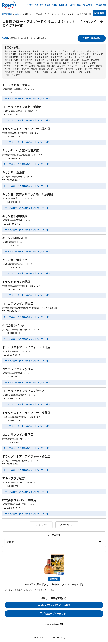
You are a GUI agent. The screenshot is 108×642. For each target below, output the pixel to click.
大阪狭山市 (9, 72)
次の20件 (64, 525)
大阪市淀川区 (70, 57)
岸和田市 (41, 63)
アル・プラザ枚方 (13, 478)
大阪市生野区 (70, 54)
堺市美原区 (30, 63)
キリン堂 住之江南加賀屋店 (20, 150)
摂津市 (42, 69)
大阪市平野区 (26, 60)
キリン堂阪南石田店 (15, 237)
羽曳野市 (25, 69)
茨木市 (24, 66)
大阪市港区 (64, 51)
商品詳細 (54, 579)
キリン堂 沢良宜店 (15, 259)
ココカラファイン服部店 (17, 369)
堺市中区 (75, 60)
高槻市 (84, 63)
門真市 (34, 69)
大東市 (91, 66)
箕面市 (7, 69)
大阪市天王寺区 (92, 51)
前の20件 (43, 525)
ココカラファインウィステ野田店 (23, 390)
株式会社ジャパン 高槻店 (19, 500)
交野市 (97, 69)
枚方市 (16, 66)
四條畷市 (88, 69)
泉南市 (79, 69)
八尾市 (32, 66)
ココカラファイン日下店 (17, 434)
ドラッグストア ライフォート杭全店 (26, 456)
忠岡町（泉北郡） (50, 72)
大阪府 (10, 542)
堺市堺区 (65, 60)
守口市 (7, 66)
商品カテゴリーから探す (55, 613)
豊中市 (50, 63)
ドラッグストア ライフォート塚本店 (26, 128)
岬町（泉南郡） (86, 72)
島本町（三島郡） (32, 72)
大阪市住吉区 (26, 57)
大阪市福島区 (24, 51)
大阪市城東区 (97, 54)
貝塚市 (93, 63)
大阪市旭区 (84, 54)
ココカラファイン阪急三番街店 (22, 106)
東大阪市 (69, 69)
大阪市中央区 (52, 60)
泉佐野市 (41, 66)
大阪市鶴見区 (85, 57)
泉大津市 (75, 63)
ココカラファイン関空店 (17, 303)
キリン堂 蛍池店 (13, 172)
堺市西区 (95, 60)
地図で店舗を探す (93, 38)
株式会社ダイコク (13, 325)
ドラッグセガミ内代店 (16, 281)
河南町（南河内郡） (13, 75)
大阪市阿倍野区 (11, 57)
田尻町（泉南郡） (68, 72)
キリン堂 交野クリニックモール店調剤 (27, 194)
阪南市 (19, 72)
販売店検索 (7, 14)
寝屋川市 (61, 66)
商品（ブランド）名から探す (55, 605)
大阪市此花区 (38, 51)
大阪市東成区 (56, 54)
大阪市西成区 (56, 57)
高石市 (50, 69)
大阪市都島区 (10, 51)
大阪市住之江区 (11, 60)
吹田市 (66, 63)
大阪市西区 (52, 51)
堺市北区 (18, 63)
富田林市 (51, 66)
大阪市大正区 (77, 51)
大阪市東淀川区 (41, 54)
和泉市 (99, 66)
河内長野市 (72, 66)
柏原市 (16, 69)
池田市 (58, 63)
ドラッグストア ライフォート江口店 (26, 347)
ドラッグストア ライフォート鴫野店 (26, 412)
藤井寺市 (59, 69)
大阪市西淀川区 (25, 54)
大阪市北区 (39, 60)
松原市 (83, 66)
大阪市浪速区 (10, 54)
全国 (17, 14)
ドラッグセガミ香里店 (16, 85)
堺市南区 (8, 63)
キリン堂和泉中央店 (15, 216)
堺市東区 (85, 60)
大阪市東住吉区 (41, 57)
